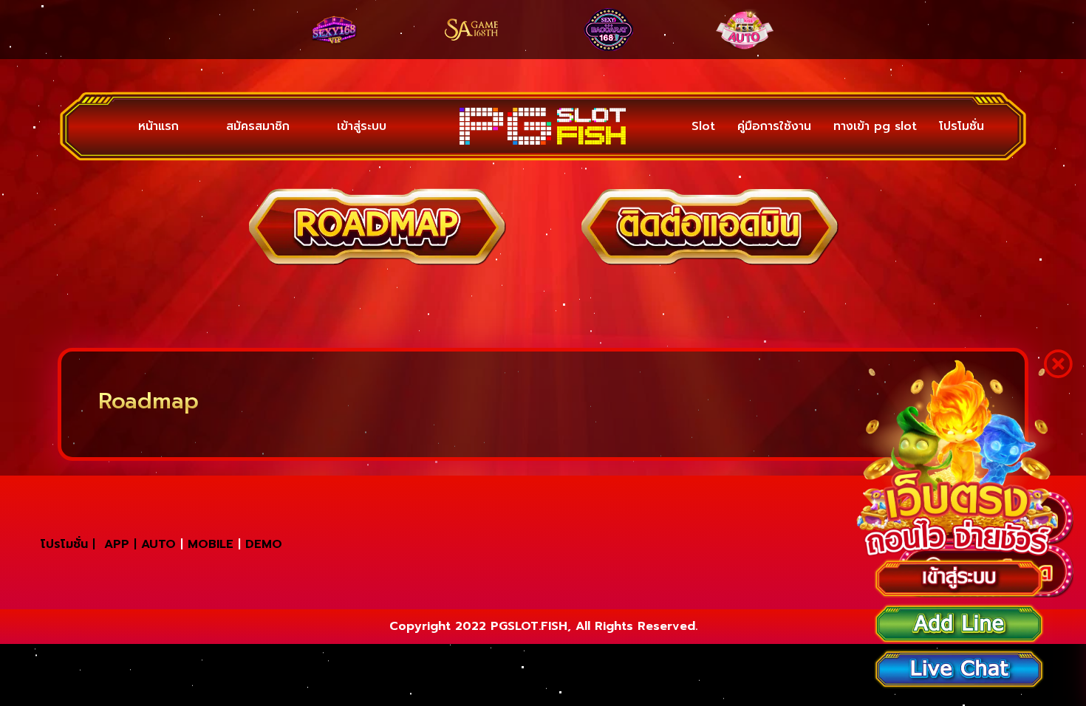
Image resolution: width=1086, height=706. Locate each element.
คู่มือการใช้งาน (774, 126)
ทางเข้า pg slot (875, 126)
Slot (703, 126)
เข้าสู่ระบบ (299, 126)
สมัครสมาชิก (220, 126)
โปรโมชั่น (961, 126)
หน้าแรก (146, 126)
